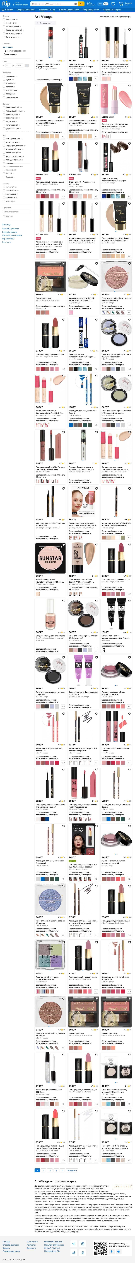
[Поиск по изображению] (75, 4)
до (13, 65)
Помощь (6, 1242)
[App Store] (119, 1251)
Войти (89, 3)
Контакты (6, 242)
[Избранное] (113, 4)
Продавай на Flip (47, 10)
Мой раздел (91, 5)
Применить (27, 65)
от (4, 65)
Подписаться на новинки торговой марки (115, 17)
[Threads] (82, 1252)
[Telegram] (73, 1243)
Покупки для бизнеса (12, 235)
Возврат (6, 1248)
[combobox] (54, 3)
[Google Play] (112, 1251)
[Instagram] (82, 1243)
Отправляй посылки (26, 10)
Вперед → (72, 1170)
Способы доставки (10, 228)
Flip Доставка (8, 238)
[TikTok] (73, 1252)
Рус (105, 4)
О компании (32, 1242)
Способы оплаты (9, 232)
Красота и (15, 51)
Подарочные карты (112, 10)
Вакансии (31, 1248)
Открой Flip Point (91, 10)
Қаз (100, 4)
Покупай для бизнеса (69, 10)
